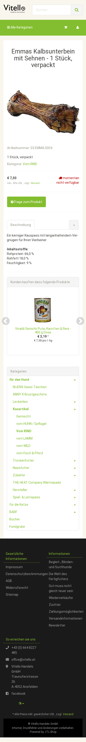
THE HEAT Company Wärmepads (37, 482)
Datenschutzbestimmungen (23, 574)
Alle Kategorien (21, 27)
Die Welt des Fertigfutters (58, 576)
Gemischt (23, 416)
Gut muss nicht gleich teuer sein (61, 588)
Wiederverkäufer (61, 598)
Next (80, 321)
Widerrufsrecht (17, 588)
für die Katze (18, 504)
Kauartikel (21, 409)
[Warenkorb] (66, 27)
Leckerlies (20, 401)
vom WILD (23, 446)
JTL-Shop (50, 732)
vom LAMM (24, 438)
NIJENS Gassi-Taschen (30, 387)
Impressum (14, 567)
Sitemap (12, 594)
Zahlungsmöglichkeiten (66, 611)
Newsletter (57, 625)
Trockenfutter (23, 460)
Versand (35, 183)
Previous (5, 321)
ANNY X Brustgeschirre (30, 394)
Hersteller (20, 490)
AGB (9, 581)
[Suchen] (77, 10)
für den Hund (19, 379)
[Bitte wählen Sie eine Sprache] (21, 703)
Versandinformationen (65, 618)
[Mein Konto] (77, 27)
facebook (18, 693)
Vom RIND (30, 164)
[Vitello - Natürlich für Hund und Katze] (14, 9)
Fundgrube (17, 526)
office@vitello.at (23, 659)
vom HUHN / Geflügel (31, 424)
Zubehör (19, 475)
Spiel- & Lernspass (26, 497)
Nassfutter (21, 468)
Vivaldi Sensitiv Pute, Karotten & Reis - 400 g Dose (43, 330)
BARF (13, 512)
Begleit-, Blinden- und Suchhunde (61, 564)
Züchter (55, 605)
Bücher (14, 519)
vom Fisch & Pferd (29, 453)
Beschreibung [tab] (21, 225)
